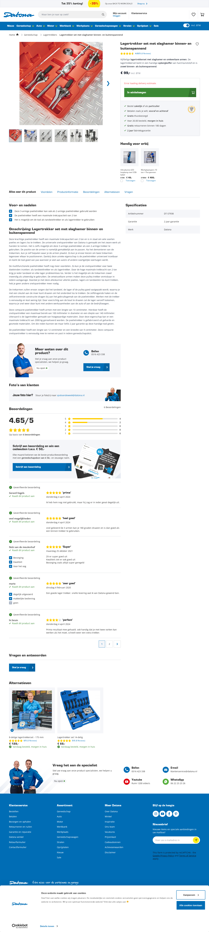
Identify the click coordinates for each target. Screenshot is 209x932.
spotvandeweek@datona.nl (71, 395)
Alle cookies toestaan (190, 905)
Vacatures (110, 831)
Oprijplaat (142, 26)
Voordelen (46, 192)
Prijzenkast (110, 836)
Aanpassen (189, 894)
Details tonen (47, 926)
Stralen (127, 26)
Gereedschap (24, 26)
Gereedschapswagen (106, 26)
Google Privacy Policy (163, 855)
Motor (50, 26)
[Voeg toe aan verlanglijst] (197, 44)
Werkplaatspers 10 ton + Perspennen (149, 171)
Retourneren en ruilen (20, 826)
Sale (156, 26)
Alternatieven (112, 192)
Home (12, 34)
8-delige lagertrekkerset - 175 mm (26, 737)
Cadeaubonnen (113, 842)
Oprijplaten (63, 847)
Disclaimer (110, 852)
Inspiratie (110, 821)
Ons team (110, 826)
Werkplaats (83, 26)
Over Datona (111, 811)
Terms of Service (187, 855)
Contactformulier (17, 847)
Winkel (108, 816)
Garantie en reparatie (20, 831)
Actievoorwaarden (114, 847)
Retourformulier (17, 842)
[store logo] (19, 14)
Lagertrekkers (50, 34)
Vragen (129, 192)
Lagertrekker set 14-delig (70, 737)
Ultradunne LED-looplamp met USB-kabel (128, 172)
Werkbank (65, 26)
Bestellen (14, 811)
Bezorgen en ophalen (20, 821)
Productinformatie (67, 192)
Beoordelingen (91, 192)
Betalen (13, 816)
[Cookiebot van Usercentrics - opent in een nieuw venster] (19, 926)
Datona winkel (16, 836)
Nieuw (10, 26)
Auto (39, 26)
